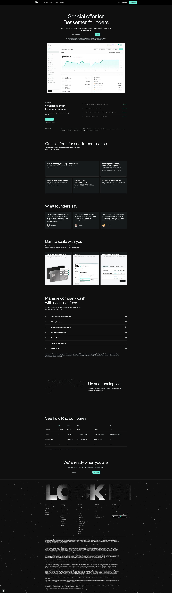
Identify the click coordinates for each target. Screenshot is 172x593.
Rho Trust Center (98, 517)
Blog (96, 511)
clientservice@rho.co (116, 509)
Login (119, 2)
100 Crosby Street (115, 511)
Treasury (62, 521)
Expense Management (65, 513)
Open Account (133, 2)
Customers (80, 515)
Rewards (80, 507)
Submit (97, 34)
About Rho (97, 507)
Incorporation (63, 519)
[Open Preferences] (3, 590)
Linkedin (96, 515)
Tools (79, 527)
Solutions (51, 2)
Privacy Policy (81, 525)
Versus (79, 531)
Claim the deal (49, 119)
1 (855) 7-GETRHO (116, 507)
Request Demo (124, 2)
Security (79, 533)
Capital (62, 517)
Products (46, 2)
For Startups (80, 509)
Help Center (80, 517)
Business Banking (64, 507)
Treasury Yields (81, 529)
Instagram (47, 514)
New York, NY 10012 (116, 513)
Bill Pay (62, 515)
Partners (79, 511)
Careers (96, 509)
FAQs (79, 519)
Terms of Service (81, 521)
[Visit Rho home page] (37, 2)
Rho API (62, 525)
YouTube (47, 512)
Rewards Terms (81, 523)
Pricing (56, 2)
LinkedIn (47, 508)
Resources (62, 2)
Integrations (63, 523)
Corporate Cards (64, 511)
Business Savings (64, 509)
